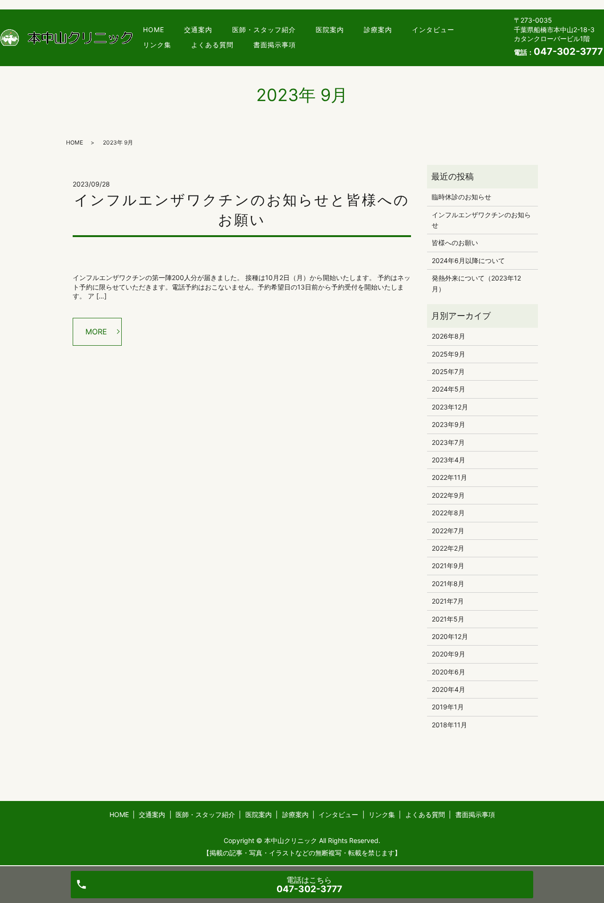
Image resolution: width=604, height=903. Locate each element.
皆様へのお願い (455, 243)
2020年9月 (448, 654)
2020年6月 (448, 672)
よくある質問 (212, 45)
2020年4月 (448, 689)
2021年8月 (448, 583)
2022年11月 (449, 477)
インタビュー (433, 30)
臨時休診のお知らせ (461, 197)
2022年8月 (448, 513)
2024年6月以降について (468, 260)
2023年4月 (448, 460)
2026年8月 (448, 336)
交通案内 (198, 30)
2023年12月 (450, 407)
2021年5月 (448, 619)
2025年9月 (448, 354)
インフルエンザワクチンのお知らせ (481, 220)
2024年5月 (448, 389)
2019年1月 (448, 707)
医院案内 (330, 30)
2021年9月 (448, 566)
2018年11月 (449, 725)
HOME (153, 30)
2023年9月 (448, 424)
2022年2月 (448, 548)
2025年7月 (448, 371)
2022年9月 (448, 495)
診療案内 (378, 30)
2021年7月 (448, 601)
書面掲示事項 (274, 45)
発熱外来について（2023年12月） (476, 283)
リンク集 (157, 45)
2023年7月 (448, 442)
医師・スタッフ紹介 (264, 30)
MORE (96, 331)
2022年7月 (448, 531)
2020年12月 (450, 636)
